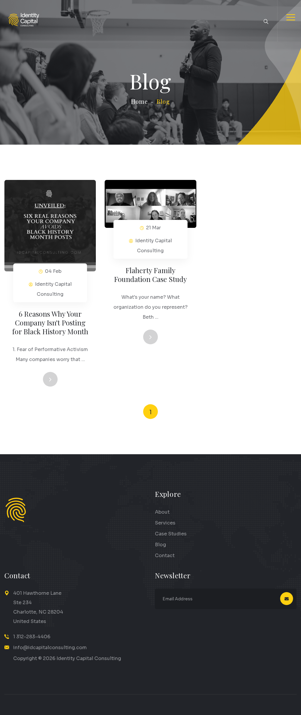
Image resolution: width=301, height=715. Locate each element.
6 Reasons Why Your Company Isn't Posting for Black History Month (50, 322)
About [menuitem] (162, 512)
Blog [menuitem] (160, 545)
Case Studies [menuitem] (171, 534)
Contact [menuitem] (165, 555)
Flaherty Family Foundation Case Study (150, 274)
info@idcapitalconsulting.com (50, 647)
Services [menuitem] (165, 523)
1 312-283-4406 (31, 637)
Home (139, 101)
